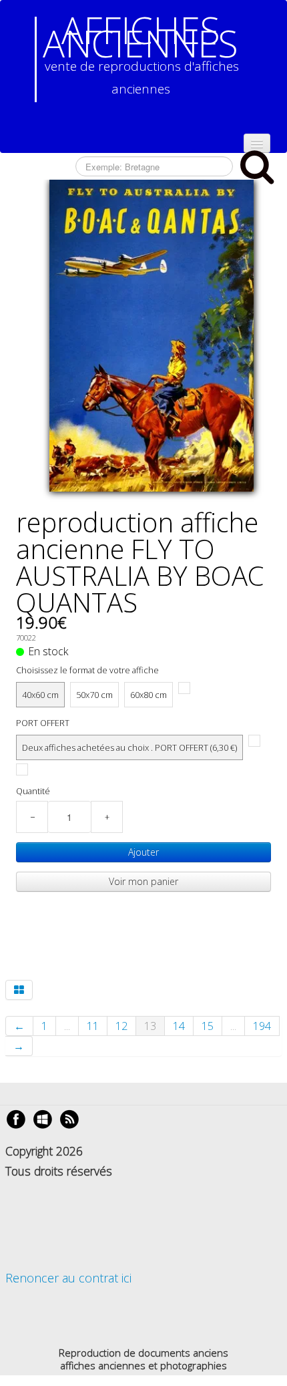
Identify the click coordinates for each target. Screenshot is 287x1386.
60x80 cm (148, 695)
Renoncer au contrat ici (68, 1278)
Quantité (33, 791)
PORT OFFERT (42, 723)
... (67, 1026)
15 (208, 1026)
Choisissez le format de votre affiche (87, 670)
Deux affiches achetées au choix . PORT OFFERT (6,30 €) (129, 747)
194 (262, 1026)
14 (179, 1026)
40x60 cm (40, 695)
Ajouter (143, 852)
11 (93, 1026)
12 (121, 1026)
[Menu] (257, 143)
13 (150, 1026)
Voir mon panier (143, 881)
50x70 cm (94, 695)
